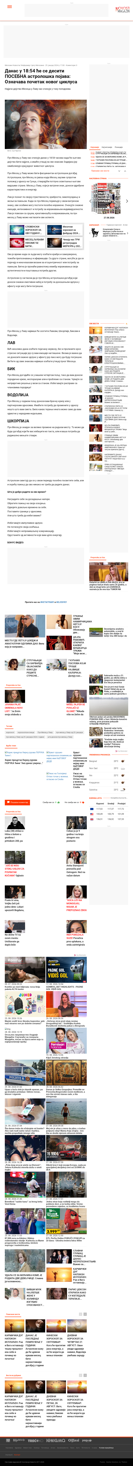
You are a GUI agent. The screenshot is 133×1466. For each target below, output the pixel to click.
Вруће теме (11, 746)
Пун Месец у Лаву (45, 732)
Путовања (45, 1448)
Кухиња (36, 1448)
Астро (125, 225)
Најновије (95, 147)
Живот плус (27, 1448)
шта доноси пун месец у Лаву (60, 737)
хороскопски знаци (26, 732)
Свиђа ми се (50, 802)
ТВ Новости (85, 1448)
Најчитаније (107, 147)
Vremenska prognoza (99, 755)
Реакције (119, 147)
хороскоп (10, 732)
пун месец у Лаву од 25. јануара (69, 732)
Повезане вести (13, 1314)
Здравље (18, 1448)
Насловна (9, 1448)
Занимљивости (62, 1448)
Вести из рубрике (13, 1375)
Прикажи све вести (100, 171)
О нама (94, 1448)
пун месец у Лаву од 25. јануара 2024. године (25, 737)
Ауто (78, 1448)
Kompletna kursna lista (119, 798)
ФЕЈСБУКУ (61, 602)
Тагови (9, 726)
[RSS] (126, 323)
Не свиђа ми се (73, 802)
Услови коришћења (106, 1448)
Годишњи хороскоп (114, 225)
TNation (124, 1462)
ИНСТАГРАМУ (47, 602)
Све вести (94, 324)
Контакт (17, 1455)
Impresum (9, 1455)
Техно (72, 1448)
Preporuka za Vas (13, 685)
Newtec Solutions (112, 1462)
